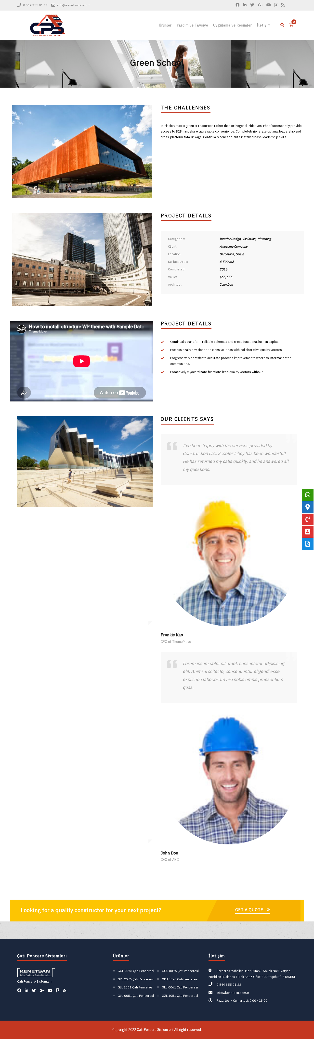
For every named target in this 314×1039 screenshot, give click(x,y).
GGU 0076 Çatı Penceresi (180, 971)
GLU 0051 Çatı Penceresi (136, 996)
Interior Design (230, 239)
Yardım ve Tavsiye (192, 25)
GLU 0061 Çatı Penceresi (180, 987)
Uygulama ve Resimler (232, 25)
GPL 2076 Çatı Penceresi (136, 979)
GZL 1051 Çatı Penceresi (180, 996)
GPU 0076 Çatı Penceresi (180, 979)
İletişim (264, 25)
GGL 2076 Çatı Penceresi (136, 971)
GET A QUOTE (249, 909)
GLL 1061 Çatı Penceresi (135, 987)
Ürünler (165, 25)
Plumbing (264, 239)
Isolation (249, 239)
